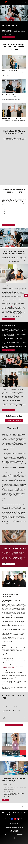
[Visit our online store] (14, 579)
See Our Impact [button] (5, 799)
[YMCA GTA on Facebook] (12, 818)
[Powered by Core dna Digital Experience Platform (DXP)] (14, 839)
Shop (20, 814)
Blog (21, 812)
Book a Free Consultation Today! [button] (8, 36)
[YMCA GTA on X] (22, 818)
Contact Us (9, 812)
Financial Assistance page (8, 667)
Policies (8, 814)
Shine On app (9, 306)
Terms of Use (14, 814)
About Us (3, 812)
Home (2, 805)
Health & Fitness (7, 805)
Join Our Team (16, 812)
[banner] (5, 2)
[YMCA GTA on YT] (15, 818)
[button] (14, 536)
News (25, 812)
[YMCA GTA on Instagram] (18, 818)
